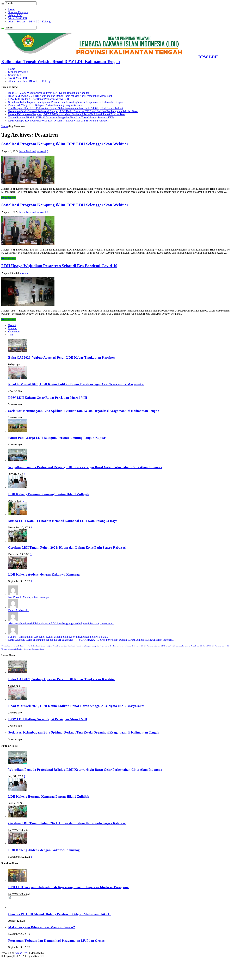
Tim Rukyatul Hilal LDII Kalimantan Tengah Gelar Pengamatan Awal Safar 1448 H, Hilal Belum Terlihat (65, 108)
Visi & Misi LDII (17, 18)
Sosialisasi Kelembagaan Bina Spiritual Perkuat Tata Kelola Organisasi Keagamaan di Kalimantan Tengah (65, 102)
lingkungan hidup (89, 646)
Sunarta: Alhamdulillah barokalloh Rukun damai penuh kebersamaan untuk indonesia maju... (58, 636)
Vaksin (4, 646)
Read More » (8, 197)
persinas (64, 646)
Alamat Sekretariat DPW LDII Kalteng (29, 21)
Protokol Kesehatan (28, 646)
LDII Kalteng (147, 646)
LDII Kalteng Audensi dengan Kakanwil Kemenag (44, 574)
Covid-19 (225, 646)
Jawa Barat (195, 646)
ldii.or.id (157, 646)
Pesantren (56, 646)
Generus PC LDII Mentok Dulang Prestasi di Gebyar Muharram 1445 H (59, 914)
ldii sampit (137, 646)
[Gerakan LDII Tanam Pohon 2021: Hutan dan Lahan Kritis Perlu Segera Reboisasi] (17, 541)
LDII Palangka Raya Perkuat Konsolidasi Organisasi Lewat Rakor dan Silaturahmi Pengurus (58, 120)
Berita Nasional (27, 151)
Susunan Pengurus (18, 12)
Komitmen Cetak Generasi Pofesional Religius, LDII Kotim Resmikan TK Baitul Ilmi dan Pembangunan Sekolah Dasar (73, 111)
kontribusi (170, 646)
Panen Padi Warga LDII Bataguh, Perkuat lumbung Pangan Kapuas (45, 105)
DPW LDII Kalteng (213, 646)
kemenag (178, 646)
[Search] (2, 3)
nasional (41, 151)
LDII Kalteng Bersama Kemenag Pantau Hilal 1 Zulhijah (48, 494)
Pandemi (71, 646)
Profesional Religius (44, 646)
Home (11, 9)
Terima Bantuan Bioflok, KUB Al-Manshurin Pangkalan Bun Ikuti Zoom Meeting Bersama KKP (61, 117)
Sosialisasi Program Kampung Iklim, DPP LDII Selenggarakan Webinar (64, 144)
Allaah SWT (22, 952)
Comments (14, 331)
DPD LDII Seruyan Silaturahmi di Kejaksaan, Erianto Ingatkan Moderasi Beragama (68, 887)
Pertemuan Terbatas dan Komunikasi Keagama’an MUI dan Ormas (56, 940)
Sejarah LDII (15, 15)
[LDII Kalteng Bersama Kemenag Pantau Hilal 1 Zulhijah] (17, 487)
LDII (163, 646)
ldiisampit (129, 646)
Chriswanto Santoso (15, 649)
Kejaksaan (186, 646)
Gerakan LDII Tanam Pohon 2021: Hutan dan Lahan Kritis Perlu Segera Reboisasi (67, 547)
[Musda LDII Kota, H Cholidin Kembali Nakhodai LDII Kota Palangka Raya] (17, 514)
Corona (4, 649)
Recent (12, 325)
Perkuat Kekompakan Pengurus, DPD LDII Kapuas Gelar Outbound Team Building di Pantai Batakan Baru (66, 114)
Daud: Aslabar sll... (18, 610)
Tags (10, 334)
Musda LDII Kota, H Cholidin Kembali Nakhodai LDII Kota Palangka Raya (63, 521)
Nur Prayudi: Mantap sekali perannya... (29, 597)
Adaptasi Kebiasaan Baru (34, 649)
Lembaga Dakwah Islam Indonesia (110, 646)
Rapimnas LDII (13, 646)
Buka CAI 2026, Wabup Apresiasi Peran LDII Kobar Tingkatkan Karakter (48, 92)
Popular (12, 328)
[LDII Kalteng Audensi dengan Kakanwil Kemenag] (17, 567)
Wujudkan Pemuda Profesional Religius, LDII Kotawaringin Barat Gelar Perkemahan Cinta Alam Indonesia (85, 467)
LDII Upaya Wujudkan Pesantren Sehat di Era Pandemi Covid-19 (59, 266)
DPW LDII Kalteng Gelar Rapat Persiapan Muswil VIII (38, 98)
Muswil (78, 646)
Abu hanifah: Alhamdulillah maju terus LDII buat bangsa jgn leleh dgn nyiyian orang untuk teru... (61, 623)
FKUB (202, 646)
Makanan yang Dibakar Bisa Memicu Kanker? (41, 927)
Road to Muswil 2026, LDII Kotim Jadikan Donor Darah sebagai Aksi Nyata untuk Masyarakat (60, 95)
